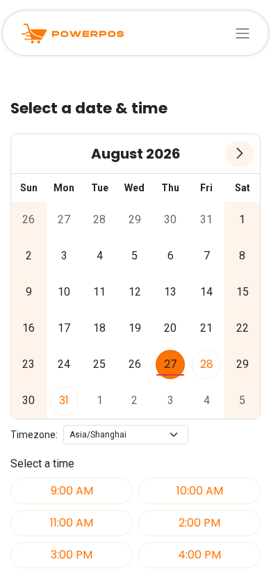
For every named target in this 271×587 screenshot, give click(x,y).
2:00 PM (199, 523)
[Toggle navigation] (242, 33)
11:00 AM (71, 523)
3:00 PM (71, 555)
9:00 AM (72, 491)
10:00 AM (199, 491)
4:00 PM (199, 555)
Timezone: (34, 434)
